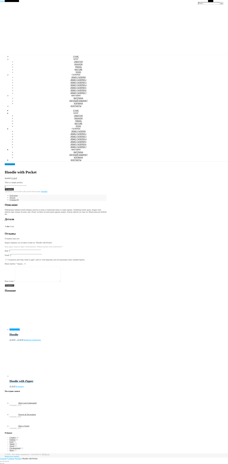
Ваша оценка (11, 264)
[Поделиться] (6, 461)
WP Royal (45, 454)
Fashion (78, 64)
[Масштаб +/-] (1, 461)
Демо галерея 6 (78, 90)
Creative (78, 61)
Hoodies (44, 191)
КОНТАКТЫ (76, 106)
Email (8, 255)
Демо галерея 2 (78, 80)
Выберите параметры (32, 340)
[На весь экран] (3, 461)
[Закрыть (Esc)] (8, 461)
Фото (12, 450)
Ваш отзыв (10, 281)
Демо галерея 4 (78, 85)
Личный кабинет (78, 101)
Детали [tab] (12, 198)
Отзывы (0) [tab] (14, 200)
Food (78, 72)
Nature (78, 69)
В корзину (9, 189)
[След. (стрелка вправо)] (3, 463)
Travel (78, 67)
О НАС (76, 56)
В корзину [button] (20, 386)
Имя (7, 251)
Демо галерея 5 (78, 87)
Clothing (10, 459)
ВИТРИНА (78, 98)
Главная (3, 459)
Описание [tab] (14, 196)
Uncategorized (15, 448)
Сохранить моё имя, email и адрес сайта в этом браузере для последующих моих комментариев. (46, 260)
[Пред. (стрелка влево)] (1, 463)
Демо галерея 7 (78, 93)
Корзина (78, 103)
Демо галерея (78, 77)
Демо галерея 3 (78, 82)
